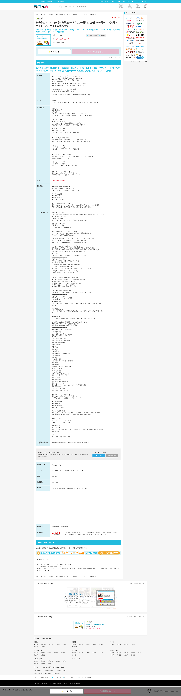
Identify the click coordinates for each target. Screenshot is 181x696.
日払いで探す (62, 670)
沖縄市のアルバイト (66, 14)
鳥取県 (140, 652)
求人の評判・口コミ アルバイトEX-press (47, 673)
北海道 (36, 652)
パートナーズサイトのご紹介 (139, 62)
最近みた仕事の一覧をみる (136, 617)
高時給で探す (50, 670)
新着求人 (121, 8)
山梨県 (88, 652)
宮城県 (43, 652)
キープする (55, 52)
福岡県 (36, 661)
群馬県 (43, 646)
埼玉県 (51, 644)
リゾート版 (76, 659)
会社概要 (36, 683)
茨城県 (64, 644)
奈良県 (101, 644)
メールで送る (113, 455)
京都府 (88, 644)
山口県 (126, 652)
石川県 (101, 652)
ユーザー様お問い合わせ (42, 678)
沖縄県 (49, 663)
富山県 (94, 652)
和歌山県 (74, 646)
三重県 (133, 644)
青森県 (36, 655)
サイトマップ (57, 678)
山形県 (56, 652)
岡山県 (119, 652)
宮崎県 (43, 663)
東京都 (36, 644)
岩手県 (63, 652)
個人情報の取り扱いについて (58, 683)
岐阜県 (126, 644)
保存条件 (130, 8)
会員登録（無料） (125, 1)
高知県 (133, 655)
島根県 (133, 652)
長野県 (74, 652)
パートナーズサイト (70, 678)
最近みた (138, 7)
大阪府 (74, 644)
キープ (145, 6)
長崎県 (58, 661)
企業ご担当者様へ (75, 683)
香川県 (112, 655)
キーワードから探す (85, 678)
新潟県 (81, 652)
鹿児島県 (50, 661)
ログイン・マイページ (140, 1)
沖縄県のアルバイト (55, 14)
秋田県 (43, 655)
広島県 (112, 652)
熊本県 (43, 661)
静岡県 (119, 644)
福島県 (49, 652)
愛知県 (112, 644)
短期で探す (38, 670)
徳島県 (126, 655)
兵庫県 (81, 644)
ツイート (100, 455)
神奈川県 (43, 644)
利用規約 (44, 683)
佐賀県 (36, 663)
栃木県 (36, 646)
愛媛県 (119, 655)
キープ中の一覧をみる (137, 583)
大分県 (64, 661)
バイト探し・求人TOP (43, 14)
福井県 (74, 655)
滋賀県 (94, 644)
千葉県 (58, 644)
